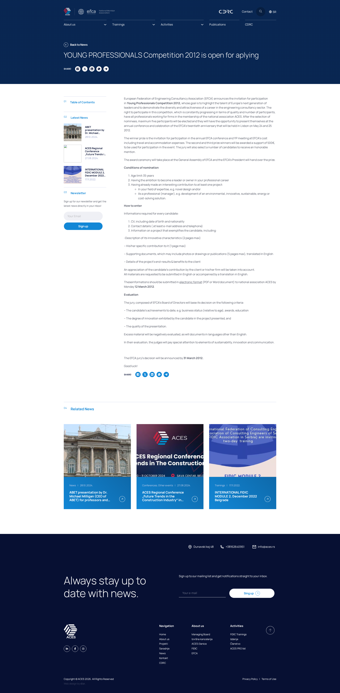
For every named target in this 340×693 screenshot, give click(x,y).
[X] (84, 69)
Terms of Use (269, 679)
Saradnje (164, 648)
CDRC (249, 24)
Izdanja (234, 639)
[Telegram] (106, 69)
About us (164, 639)
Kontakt (163, 658)
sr (274, 12)
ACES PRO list (238, 648)
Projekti (163, 643)
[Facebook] (77, 69)
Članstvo (235, 643)
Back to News (78, 45)
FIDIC (194, 648)
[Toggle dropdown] (105, 23)
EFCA (195, 653)
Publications (217, 24)
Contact (247, 11)
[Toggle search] (260, 11)
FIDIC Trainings (238, 634)
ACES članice (199, 643)
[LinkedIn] (92, 69)
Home (162, 634)
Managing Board (201, 634)
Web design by (75, 683)
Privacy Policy (250, 679)
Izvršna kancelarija (202, 639)
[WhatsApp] (99, 69)
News (162, 653)
